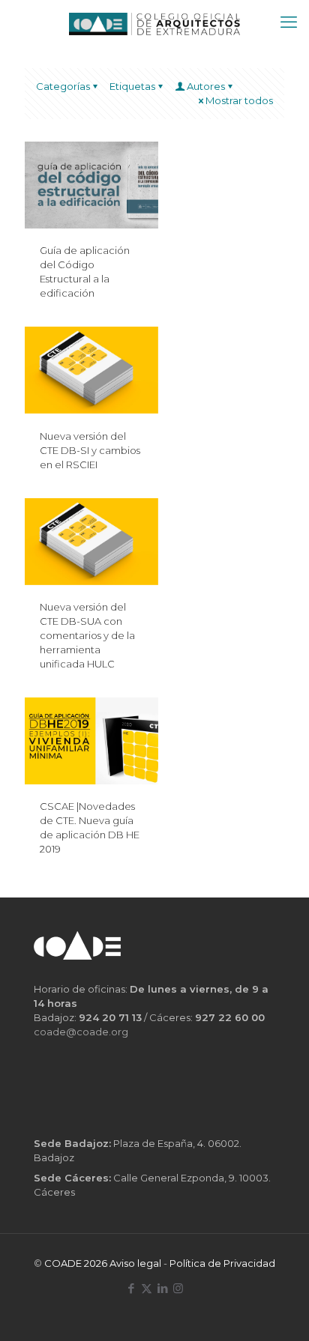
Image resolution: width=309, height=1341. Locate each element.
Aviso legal (135, 1263)
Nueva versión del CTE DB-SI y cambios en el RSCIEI (90, 450)
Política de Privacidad (222, 1263)
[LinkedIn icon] (162, 1288)
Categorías (63, 86)
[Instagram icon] (178, 1288)
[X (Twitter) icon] (146, 1288)
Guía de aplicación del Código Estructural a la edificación (85, 271)
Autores (206, 86)
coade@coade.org (81, 1032)
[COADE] (154, 22)
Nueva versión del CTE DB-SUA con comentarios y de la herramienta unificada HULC (87, 635)
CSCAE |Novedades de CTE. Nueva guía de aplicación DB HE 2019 (90, 827)
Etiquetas (132, 86)
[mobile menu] (289, 22)
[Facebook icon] (130, 1288)
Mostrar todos (239, 100)
